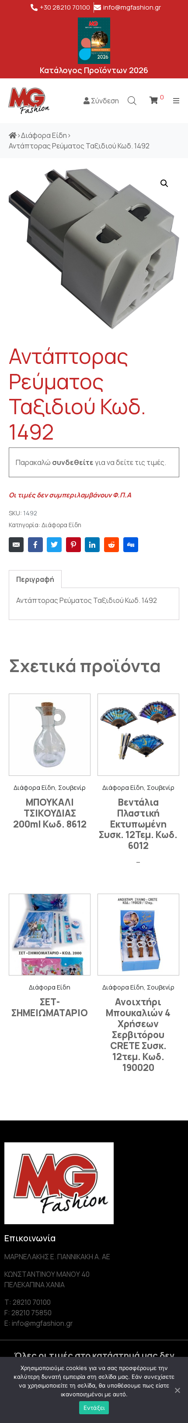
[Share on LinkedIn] (92, 544)
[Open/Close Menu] (176, 100)
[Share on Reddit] (111, 544)
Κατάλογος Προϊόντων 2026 (94, 70)
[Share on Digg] (130, 544)
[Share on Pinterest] (73, 544)
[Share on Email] (16, 544)
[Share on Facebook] (35, 544)
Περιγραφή (35, 579)
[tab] (35, 579)
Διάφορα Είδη (61, 525)
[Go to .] (13, 135)
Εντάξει (94, 1407)
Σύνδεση (104, 101)
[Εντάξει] (177, 1390)
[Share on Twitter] (54, 544)
